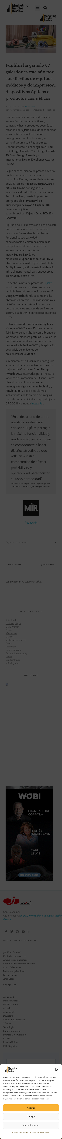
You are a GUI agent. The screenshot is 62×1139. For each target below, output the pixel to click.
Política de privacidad (39, 1132)
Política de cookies (20, 1132)
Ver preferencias (31, 1125)
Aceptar (31, 1108)
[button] (57, 1069)
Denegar (31, 1116)
